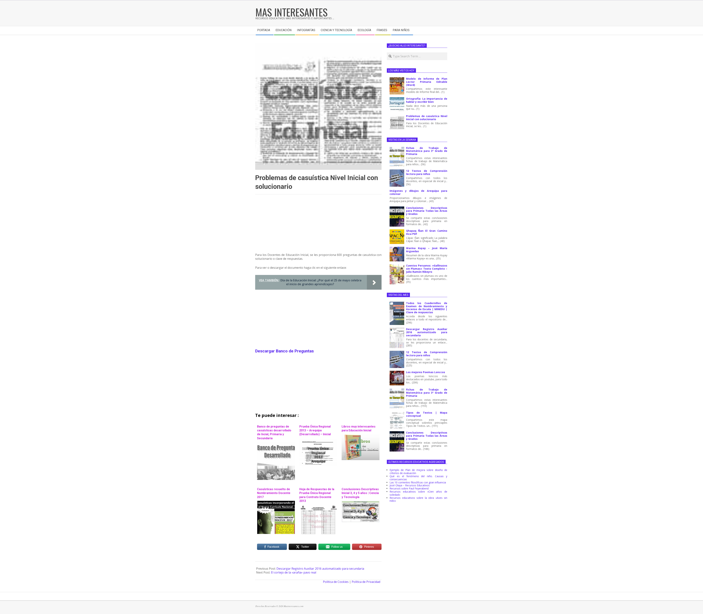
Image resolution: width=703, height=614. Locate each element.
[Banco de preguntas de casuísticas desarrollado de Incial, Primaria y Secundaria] (276, 444)
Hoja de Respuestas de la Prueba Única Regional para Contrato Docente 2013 (316, 495)
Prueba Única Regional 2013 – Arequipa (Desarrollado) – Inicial (315, 430)
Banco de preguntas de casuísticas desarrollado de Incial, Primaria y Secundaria (274, 432)
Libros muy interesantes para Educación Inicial (358, 428)
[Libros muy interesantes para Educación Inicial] (361, 436)
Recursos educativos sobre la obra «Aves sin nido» (418, 499)
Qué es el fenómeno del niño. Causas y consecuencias (418, 477)
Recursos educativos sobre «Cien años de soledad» (418, 493)
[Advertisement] (318, 225)
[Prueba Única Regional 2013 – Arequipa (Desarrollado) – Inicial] (318, 440)
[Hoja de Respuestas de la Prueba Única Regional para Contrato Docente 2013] (318, 506)
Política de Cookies (336, 582)
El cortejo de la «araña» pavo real (293, 572)
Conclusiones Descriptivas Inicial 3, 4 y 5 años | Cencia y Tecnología (360, 493)
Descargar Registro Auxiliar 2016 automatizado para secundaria (320, 569)
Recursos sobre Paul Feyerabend (409, 488)
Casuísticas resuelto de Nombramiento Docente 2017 (273, 493)
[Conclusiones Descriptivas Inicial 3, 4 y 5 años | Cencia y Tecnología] (361, 503)
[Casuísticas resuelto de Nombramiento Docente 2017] (276, 503)
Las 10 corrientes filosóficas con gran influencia (418, 482)
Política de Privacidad (366, 582)
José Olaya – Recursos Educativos (410, 485)
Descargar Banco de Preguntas (284, 351)
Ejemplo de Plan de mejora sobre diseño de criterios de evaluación (418, 471)
